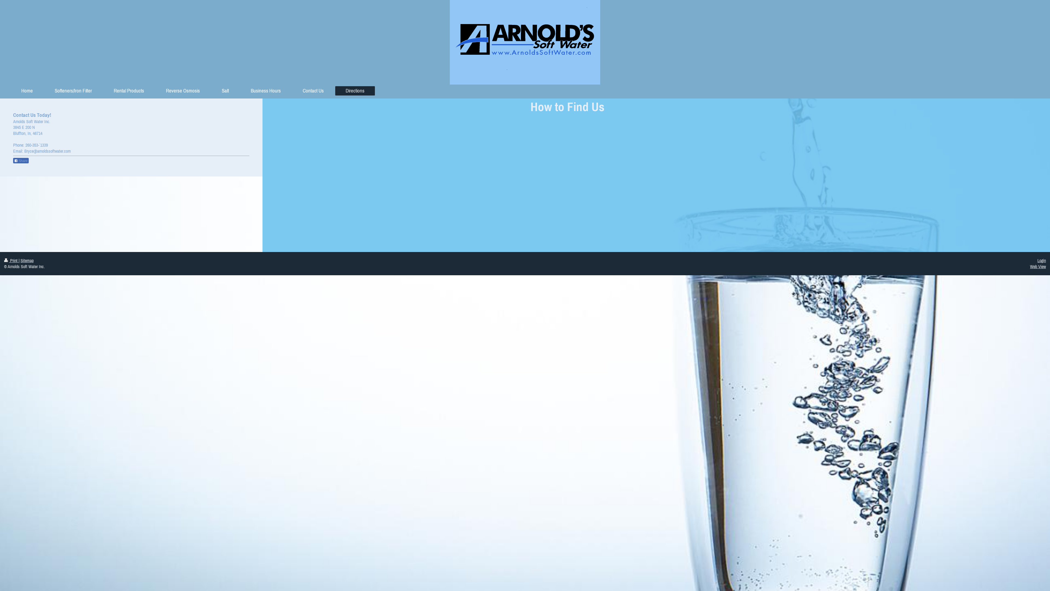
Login (1041, 260)
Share (23, 161)
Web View (1038, 266)
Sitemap (27, 260)
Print (14, 260)
